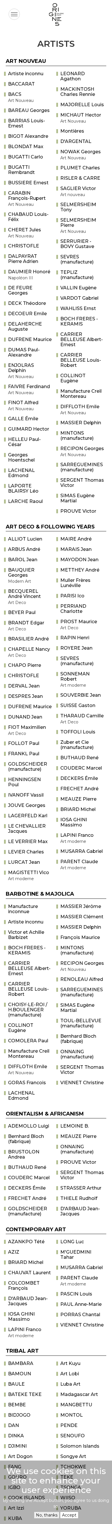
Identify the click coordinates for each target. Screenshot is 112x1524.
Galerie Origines (60, 30)
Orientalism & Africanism (45, 1114)
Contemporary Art (36, 1229)
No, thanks (46, 1515)
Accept (69, 1515)
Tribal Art (22, 1351)
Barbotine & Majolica (40, 894)
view (30, 74)
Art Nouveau (26, 61)
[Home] (56, 14)
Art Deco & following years (50, 527)
